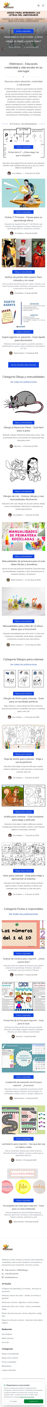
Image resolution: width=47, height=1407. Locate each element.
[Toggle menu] (43, 5)
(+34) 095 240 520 (11, 1274)
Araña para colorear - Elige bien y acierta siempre (20, 1302)
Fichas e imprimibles (23, 31)
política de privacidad (27, 1397)
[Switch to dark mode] (39, 5)
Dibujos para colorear (23, 694)
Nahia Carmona (8, 1338)
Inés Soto (5, 1342)
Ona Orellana (7, 1334)
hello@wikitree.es (11, 1277)
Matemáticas (6, 1366)
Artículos (6, 1283)
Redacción (7, 1329)
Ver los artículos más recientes (23, 365)
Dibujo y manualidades (23, 272)
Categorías (7, 1348)
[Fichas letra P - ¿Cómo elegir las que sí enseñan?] (23, 143)
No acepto (13, 1401)
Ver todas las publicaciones (23, 382)
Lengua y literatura (23, 332)
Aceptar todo (33, 1401)
